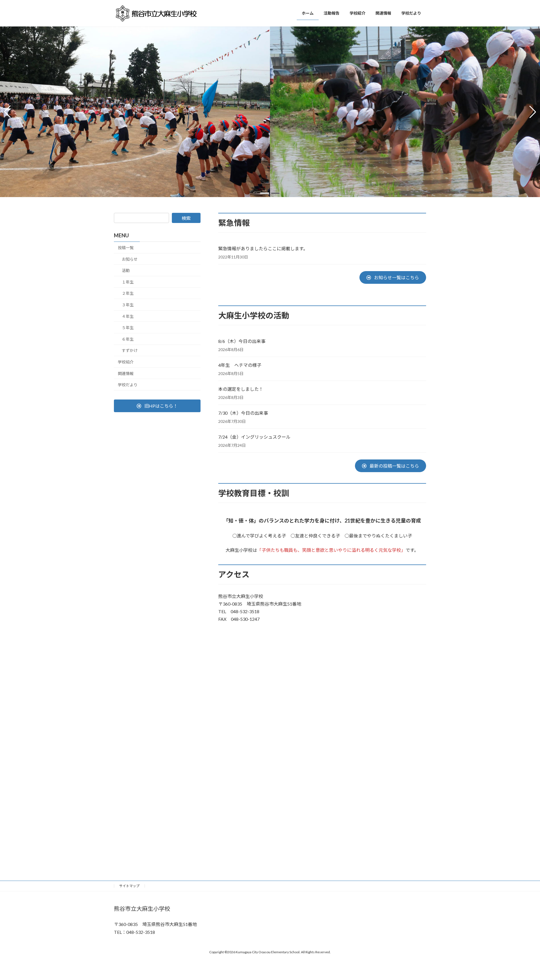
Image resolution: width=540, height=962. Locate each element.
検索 (186, 218)
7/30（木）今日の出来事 (243, 413)
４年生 (128, 316)
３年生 (128, 304)
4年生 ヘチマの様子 (239, 365)
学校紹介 (126, 362)
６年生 (128, 339)
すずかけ (130, 350)
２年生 (128, 293)
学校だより (128, 384)
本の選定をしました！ (240, 389)
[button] (264, 193)
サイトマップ (129, 886)
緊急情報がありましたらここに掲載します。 (263, 248)
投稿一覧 (126, 247)
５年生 (128, 327)
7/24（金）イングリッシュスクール (254, 436)
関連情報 (126, 373)
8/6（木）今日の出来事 (242, 341)
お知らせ (130, 259)
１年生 (128, 282)
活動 (126, 270)
